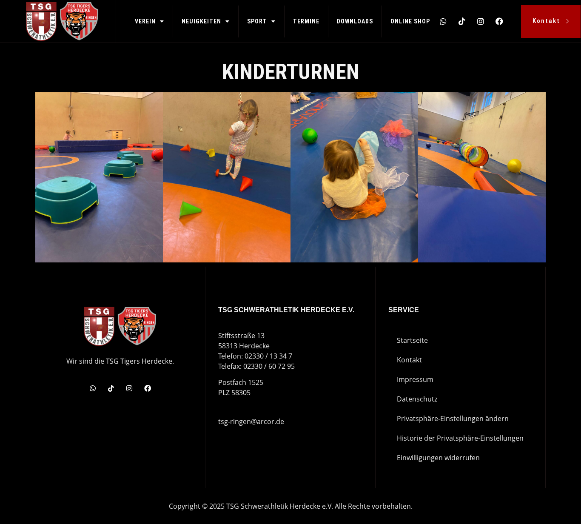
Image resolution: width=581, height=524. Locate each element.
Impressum (415, 379)
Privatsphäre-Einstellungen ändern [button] (453, 418)
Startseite (412, 340)
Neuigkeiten (201, 21)
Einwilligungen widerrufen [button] (438, 457)
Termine (306, 21)
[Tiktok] (462, 21)
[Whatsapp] (443, 21)
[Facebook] (499, 21)
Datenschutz (417, 399)
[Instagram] (480, 21)
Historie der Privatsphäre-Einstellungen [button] (460, 438)
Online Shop (410, 21)
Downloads (355, 21)
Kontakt (409, 360)
